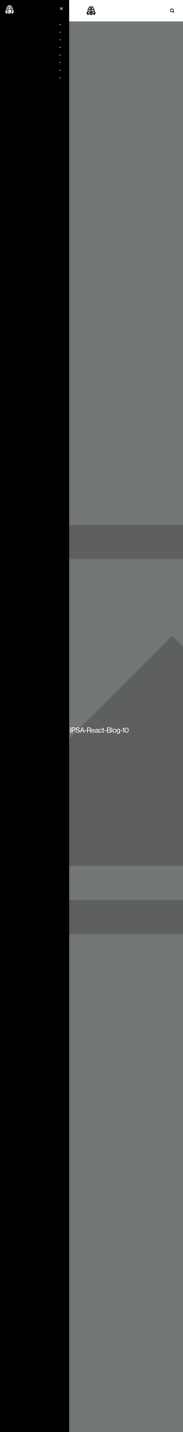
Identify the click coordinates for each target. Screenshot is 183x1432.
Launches (27, 62)
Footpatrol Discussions (37, 31)
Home (24, 24)
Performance (30, 69)
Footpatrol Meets (33, 39)
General (25, 54)
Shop (23, 77)
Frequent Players (33, 46)
